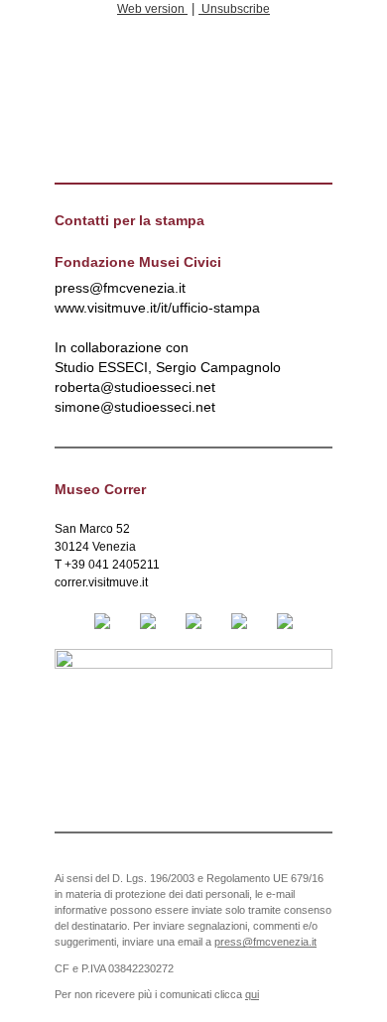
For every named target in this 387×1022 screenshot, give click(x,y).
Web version (152, 9)
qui (252, 994)
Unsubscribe (234, 9)
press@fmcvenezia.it (265, 942)
